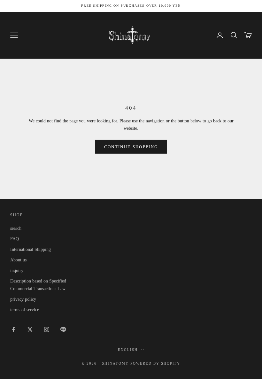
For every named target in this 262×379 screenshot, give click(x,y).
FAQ (14, 238)
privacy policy (23, 299)
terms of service (24, 309)
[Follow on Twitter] (30, 329)
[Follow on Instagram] (46, 329)
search (15, 228)
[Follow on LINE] (63, 329)
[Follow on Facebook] (13, 329)
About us (18, 260)
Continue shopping (131, 146)
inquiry (16, 270)
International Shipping (30, 249)
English (128, 350)
